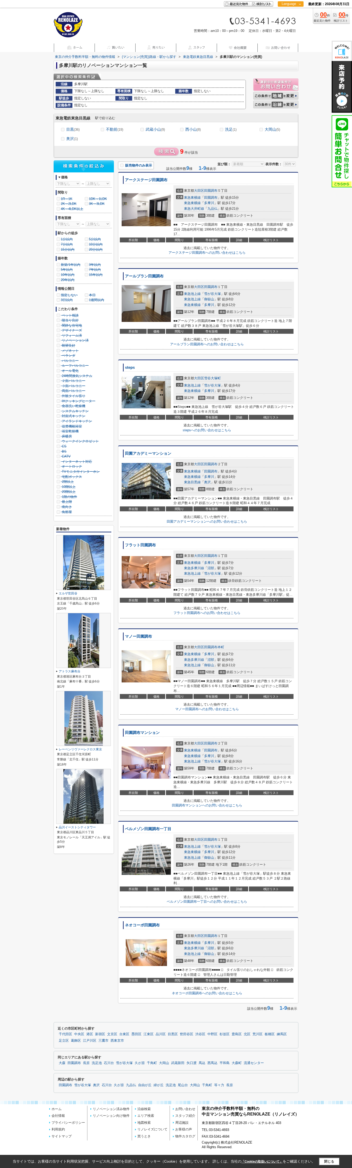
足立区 (64, 1040)
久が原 (140, 1063)
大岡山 (272, 129)
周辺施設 (182, 1123)
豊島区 (237, 1034)
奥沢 (72, 138)
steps (130, 367)
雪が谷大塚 (212, 294)
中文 (289, 20)
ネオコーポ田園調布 (142, 925)
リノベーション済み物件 (111, 1109)
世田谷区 (186, 1034)
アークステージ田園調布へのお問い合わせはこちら (207, 252)
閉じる (329, 1161)
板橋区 (270, 1034)
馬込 (202, 1063)
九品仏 (212, 208)
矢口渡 (192, 1063)
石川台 (109, 1063)
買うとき (144, 1136)
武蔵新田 (178, 1063)
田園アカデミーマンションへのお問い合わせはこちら (207, 521)
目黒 (73, 129)
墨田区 (136, 1034)
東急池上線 (192, 294)
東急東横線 (192, 197)
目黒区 (173, 1034)
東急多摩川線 (194, 568)
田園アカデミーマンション (148, 453)
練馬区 (282, 1034)
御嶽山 (209, 299)
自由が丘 (145, 1085)
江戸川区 (89, 1040)
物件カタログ (185, 1136)
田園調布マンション (142, 733)
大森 (62, 1063)
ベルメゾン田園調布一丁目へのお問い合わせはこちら (207, 901)
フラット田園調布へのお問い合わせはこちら (206, 613)
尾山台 (183, 1085)
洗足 (231, 129)
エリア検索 (145, 1116)
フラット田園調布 (140, 545)
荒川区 (258, 1034)
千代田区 (65, 1034)
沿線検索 (144, 1109)
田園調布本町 (214, 647)
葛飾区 (76, 1040)
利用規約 (58, 1129)
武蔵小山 (155, 129)
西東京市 (117, 1040)
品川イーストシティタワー (77, 827)
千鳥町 (152, 1063)
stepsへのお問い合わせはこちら (207, 430)
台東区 (124, 1034)
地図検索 (144, 1123)
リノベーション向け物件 (111, 1116)
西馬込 (212, 1063)
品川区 (161, 1034)
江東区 (149, 1034)
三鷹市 (103, 1040)
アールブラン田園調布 (144, 276)
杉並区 (225, 1034)
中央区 (79, 1034)
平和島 (225, 1063)
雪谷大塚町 (212, 378)
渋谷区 (200, 1034)
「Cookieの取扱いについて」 (262, 1161)
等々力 (219, 1085)
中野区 (212, 1034)
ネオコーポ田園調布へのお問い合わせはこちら (207, 993)
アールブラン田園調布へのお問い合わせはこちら (207, 344)
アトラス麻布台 (69, 671)
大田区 (199, 190)
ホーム (57, 1109)
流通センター (254, 1063)
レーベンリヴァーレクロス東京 (80, 749)
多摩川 (209, 203)
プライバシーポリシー (68, 1123)
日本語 (291, 14)
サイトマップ (62, 1136)
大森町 (237, 1063)
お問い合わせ (185, 1109)
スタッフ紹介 (185, 1116)
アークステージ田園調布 (146, 180)
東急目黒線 (192, 482)
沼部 (210, 568)
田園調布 (210, 190)
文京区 (112, 1034)
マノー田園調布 (138, 636)
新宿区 (100, 1034)
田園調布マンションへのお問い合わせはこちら (207, 805)
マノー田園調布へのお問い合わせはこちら (207, 709)
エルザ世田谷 (68, 593)
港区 (89, 1034)
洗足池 (97, 1063)
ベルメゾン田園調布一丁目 (148, 829)
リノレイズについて (152, 1129)
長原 (86, 1063)
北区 (247, 1034)
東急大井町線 (194, 208)
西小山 (193, 129)
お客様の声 (183, 1129)
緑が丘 (159, 1085)
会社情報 (58, 1116)
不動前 (114, 129)
